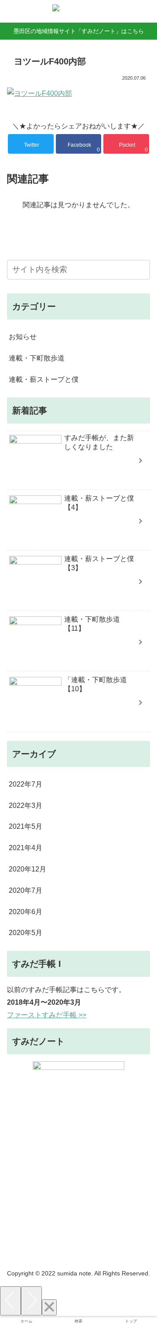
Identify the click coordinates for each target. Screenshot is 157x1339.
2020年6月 (25, 911)
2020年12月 (27, 869)
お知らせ (23, 336)
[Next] (31, 1300)
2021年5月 (25, 826)
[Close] (49, 1307)
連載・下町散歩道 (37, 358)
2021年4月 (25, 847)
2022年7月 (25, 784)
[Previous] (10, 1300)
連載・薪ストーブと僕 (43, 379)
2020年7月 (25, 890)
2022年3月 (25, 805)
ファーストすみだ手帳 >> (46, 1015)
